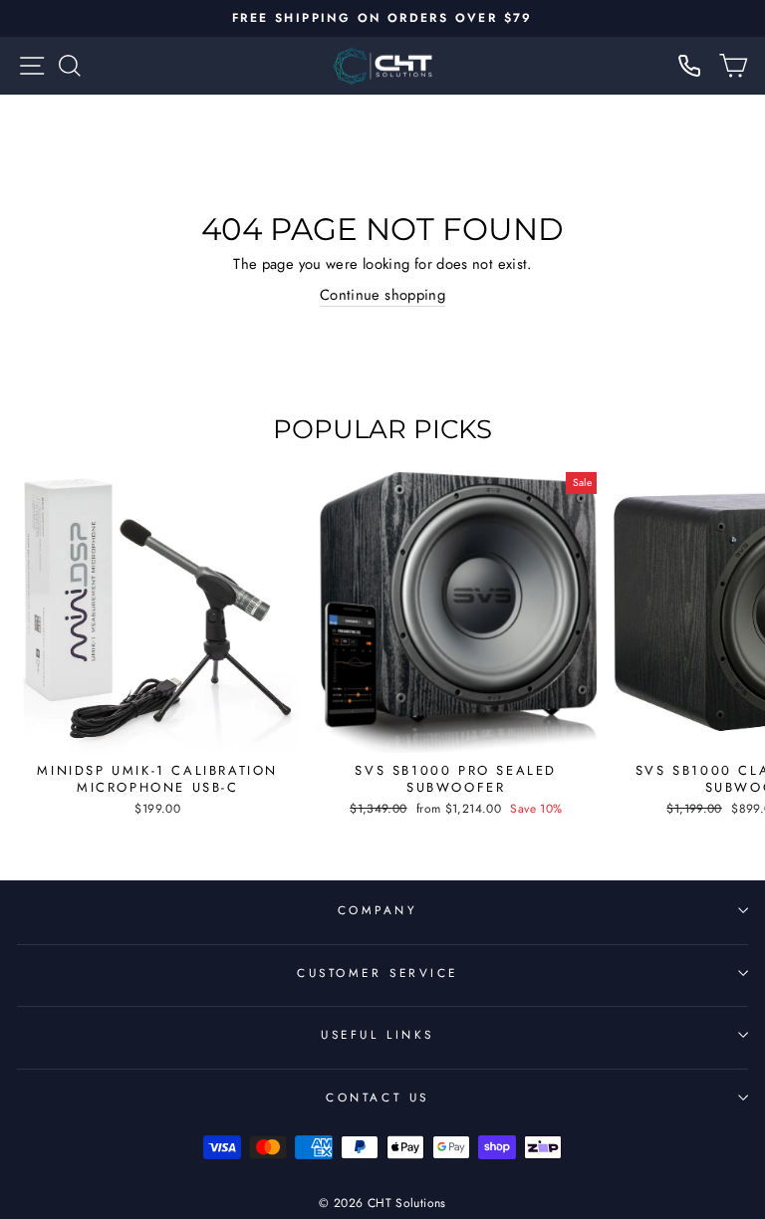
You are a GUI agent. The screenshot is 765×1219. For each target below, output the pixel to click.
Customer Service (377, 972)
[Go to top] (709, 1083)
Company (378, 909)
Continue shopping (382, 295)
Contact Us (377, 1097)
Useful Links (377, 1034)
